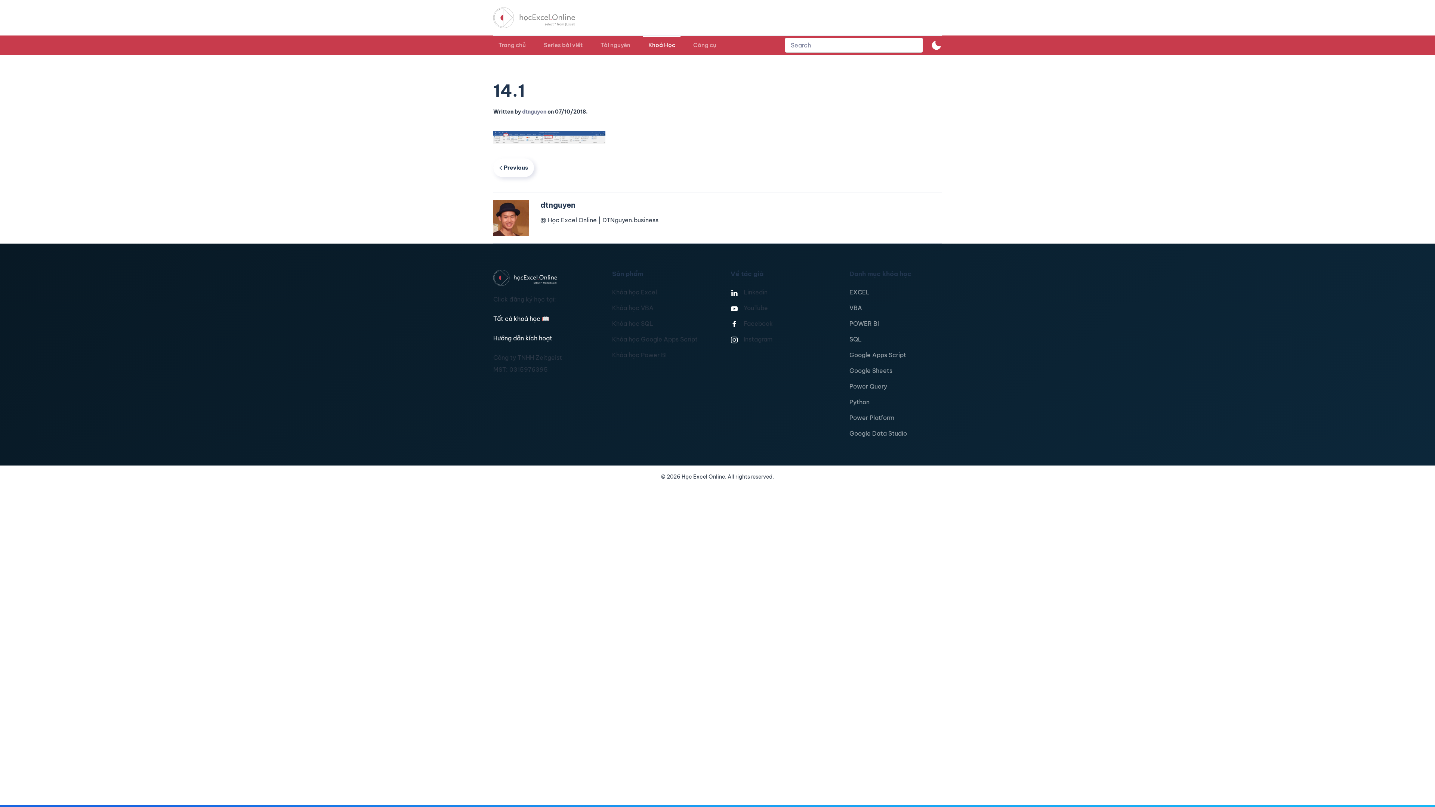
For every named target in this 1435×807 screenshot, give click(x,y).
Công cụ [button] (704, 45)
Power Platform (871, 417)
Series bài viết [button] (563, 45)
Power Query (868, 386)
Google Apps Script (877, 355)
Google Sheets (870, 370)
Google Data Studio (878, 433)
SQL (855, 339)
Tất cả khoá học (521, 318)
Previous (516, 167)
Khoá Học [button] (661, 45)
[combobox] (854, 45)
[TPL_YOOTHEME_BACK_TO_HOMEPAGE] (541, 17)
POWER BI (864, 323)
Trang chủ (512, 45)
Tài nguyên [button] (615, 45)
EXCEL (859, 292)
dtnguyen (534, 111)
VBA (855, 308)
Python (859, 402)
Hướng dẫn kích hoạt (522, 338)
